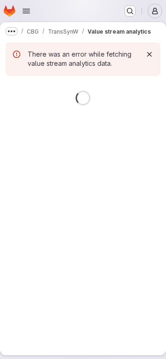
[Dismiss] (149, 54)
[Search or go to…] (130, 11)
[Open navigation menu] (26, 11)
